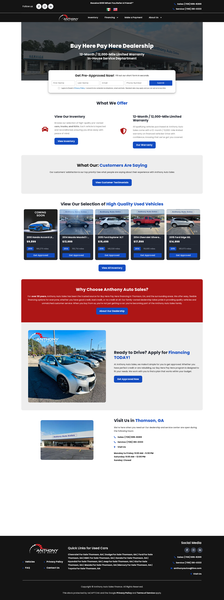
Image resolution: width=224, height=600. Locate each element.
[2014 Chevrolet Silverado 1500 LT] (147, 234)
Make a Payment (133, 17)
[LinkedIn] (50, 6)
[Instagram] (44, 6)
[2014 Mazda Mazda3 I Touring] (76, 234)
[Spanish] (109, 9)
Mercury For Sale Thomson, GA (134, 565)
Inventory (93, 17)
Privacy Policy (79, 88)
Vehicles (30, 561)
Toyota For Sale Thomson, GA (84, 568)
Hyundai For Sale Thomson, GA (85, 561)
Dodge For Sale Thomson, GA (121, 554)
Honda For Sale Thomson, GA (131, 557)
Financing (110, 17)
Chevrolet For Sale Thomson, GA (85, 554)
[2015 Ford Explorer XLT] (112, 234)
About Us (153, 17)
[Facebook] (38, 6)
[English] (115, 9)
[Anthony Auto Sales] (68, 17)
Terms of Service (146, 592)
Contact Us (53, 567)
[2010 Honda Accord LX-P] (41, 234)
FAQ (27, 567)
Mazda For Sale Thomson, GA (101, 565)
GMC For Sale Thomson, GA (99, 557)
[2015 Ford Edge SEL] (183, 234)
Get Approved (40, 255)
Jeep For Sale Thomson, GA (118, 561)
